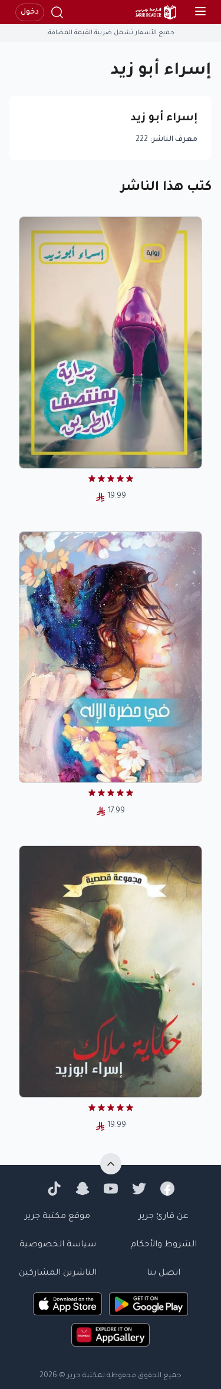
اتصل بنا (163, 1273)
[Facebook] (167, 1188)
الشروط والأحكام (163, 1245)
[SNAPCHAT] (82, 1188)
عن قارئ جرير (163, 1217)
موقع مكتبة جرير (57, 1217)
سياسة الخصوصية (57, 1245)
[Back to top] (110, 1163)
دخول (30, 12)
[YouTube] (110, 1188)
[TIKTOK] (54, 1188)
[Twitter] (139, 1188)
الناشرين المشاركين (58, 1273)
